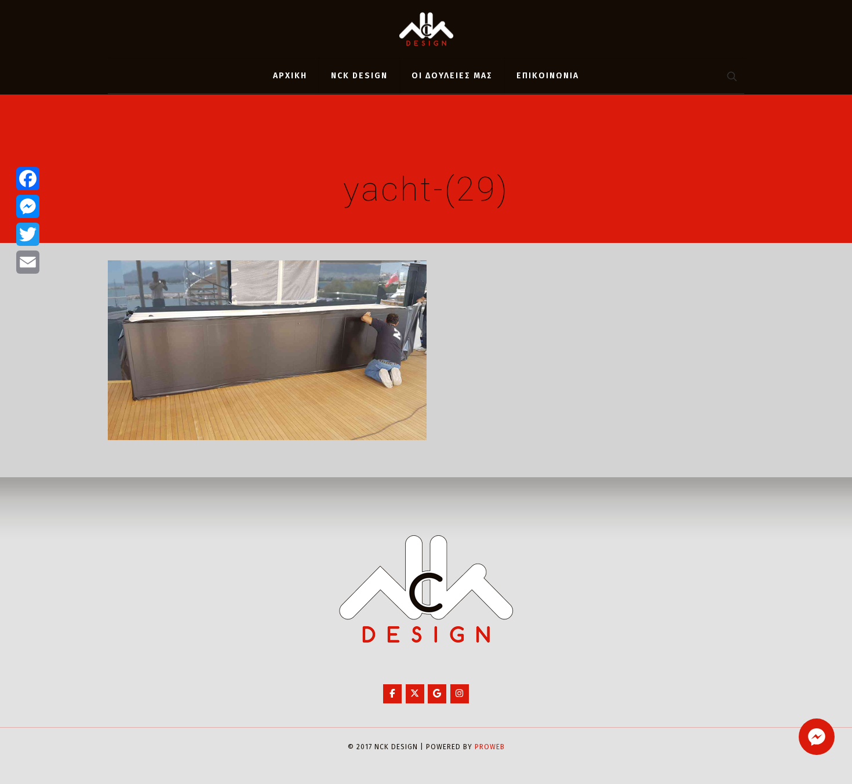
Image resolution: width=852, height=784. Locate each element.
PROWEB (490, 747)
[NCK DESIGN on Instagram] (459, 693)
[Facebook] (28, 179)
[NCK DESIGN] (426, 29)
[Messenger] (28, 206)
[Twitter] (28, 234)
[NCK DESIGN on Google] (437, 693)
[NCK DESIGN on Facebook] (392, 693)
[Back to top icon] (796, 760)
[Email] (28, 262)
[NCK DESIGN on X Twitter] (415, 693)
